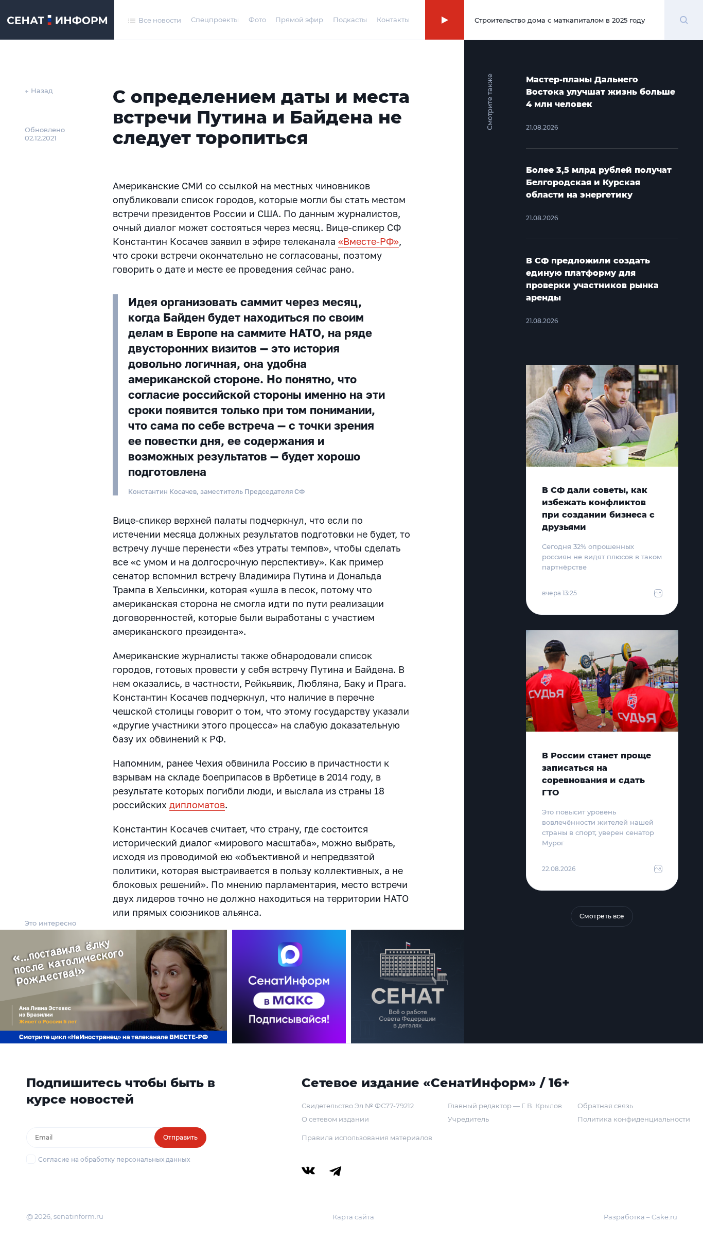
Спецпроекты (215, 19)
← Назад (39, 90)
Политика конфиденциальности (633, 1119)
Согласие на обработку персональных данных (114, 1159)
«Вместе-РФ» (368, 241)
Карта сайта (353, 1217)
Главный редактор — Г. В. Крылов (505, 1106)
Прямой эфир (299, 19)
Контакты (393, 19)
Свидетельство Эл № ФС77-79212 (358, 1106)
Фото (257, 19)
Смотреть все (601, 916)
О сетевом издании (335, 1119)
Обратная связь (605, 1106)
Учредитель (468, 1119)
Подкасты (350, 19)
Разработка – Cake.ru (640, 1217)
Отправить (180, 1137)
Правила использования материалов (367, 1137)
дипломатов (197, 804)
